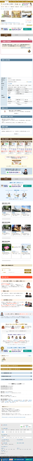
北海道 (6, 431)
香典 (2, 451)
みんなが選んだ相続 (20, 439)
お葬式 (7, 1)
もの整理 (26, 1)
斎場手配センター (4, 453)
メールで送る (29, 426)
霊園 (25, 449)
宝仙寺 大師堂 (13, 401)
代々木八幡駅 (10, 83)
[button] (31, 14)
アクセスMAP (29, 81)
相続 (18, 1)
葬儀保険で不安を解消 (11, 444)
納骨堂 (27, 449)
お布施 (4, 451)
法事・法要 (14, 1)
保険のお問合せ (6, 444)
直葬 (6, 449)
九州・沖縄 (24, 431)
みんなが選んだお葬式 (4, 428)
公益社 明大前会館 (21, 401)
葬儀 (2, 449)
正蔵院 (24, 400)
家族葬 (11, 449)
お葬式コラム (22, 6)
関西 (18, 431)
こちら (11, 396)
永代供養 (20, 449)
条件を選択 (28, 272)
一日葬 (8, 449)
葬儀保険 (3, 444)
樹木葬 (30, 449)
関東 (13, 431)
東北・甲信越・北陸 (10, 431)
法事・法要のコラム (3, 450)
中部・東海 (16, 431)
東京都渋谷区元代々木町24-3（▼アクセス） (14, 22)
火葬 (4, 449)
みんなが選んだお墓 (4, 434)
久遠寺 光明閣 (16, 400)
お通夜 (14, 449)
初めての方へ (3, 6)
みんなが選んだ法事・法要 (5, 439)
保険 (22, 1)
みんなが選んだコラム (4, 446)
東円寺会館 (6, 401)
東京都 (2, 22)
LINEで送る (23, 426)
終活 (2, 1)
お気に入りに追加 (29, 20)
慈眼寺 (11, 402)
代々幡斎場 (9, 400)
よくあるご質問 (26, 6)
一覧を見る (29, 355)
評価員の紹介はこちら (16, 339)
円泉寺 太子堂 (29, 401)
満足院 (6, 402)
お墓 (10, 1)
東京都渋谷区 (5, 22)
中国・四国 (21, 431)
